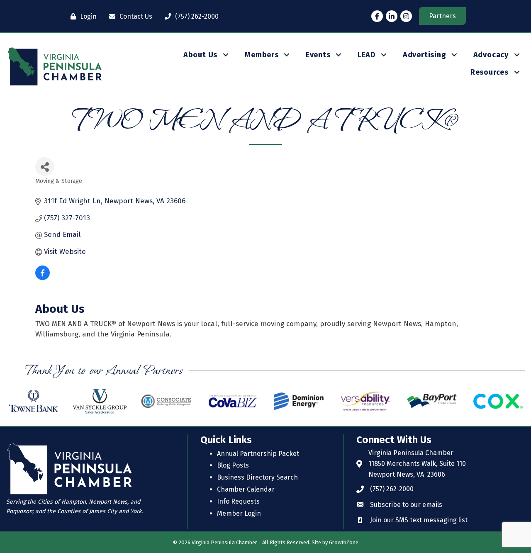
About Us (200, 54)
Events (318, 54)
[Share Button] (44, 166)
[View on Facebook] (42, 277)
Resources (489, 72)
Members (261, 54)
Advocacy (491, 54)
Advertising (424, 54)
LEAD (367, 54)
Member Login (239, 513)
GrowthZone (343, 542)
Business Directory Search (257, 477)
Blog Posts (233, 465)
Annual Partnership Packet (258, 454)
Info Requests (238, 501)
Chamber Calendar (246, 489)
